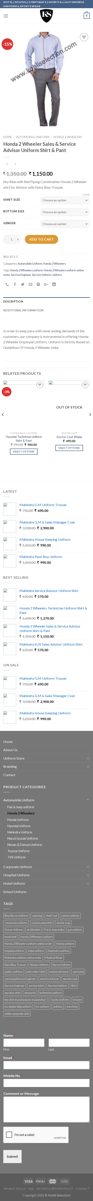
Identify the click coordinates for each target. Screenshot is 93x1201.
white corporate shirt (17, 1013)
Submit (12, 1156)
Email (8, 1058)
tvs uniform (42, 1006)
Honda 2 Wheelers (67, 137)
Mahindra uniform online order (23, 957)
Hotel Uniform (14, 883)
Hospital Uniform (16, 875)
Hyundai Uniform (18, 826)
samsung (78, 971)
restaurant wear (59, 971)
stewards (30, 992)
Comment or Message (21, 1093)
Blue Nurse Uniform (16, 915)
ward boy (72, 1006)
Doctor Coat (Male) (69, 437)
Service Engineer (21, 275)
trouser (77, 999)
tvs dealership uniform (18, 1006)
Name (9, 1035)
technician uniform (51, 992)
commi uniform (70, 915)
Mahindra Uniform (19, 832)
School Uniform (14, 892)
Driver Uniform (14, 929)
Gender (9, 223)
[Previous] (3, 423)
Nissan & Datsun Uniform (24, 845)
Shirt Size (11, 199)
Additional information (23, 310)
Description (13, 301)
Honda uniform (65, 943)
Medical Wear (54, 957)
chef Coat (51, 915)
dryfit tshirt (33, 929)
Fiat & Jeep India (54, 929)
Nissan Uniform (39, 964)
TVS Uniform (16, 857)
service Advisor (49, 978)
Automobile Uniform (32, 137)
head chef (10, 936)
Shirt (74, 985)
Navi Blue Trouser (15, 964)
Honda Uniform (18, 820)
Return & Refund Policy (55, 1188)
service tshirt (36, 985)
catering (37, 915)
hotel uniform (36, 950)
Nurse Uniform (61, 964)
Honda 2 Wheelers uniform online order (28, 943)
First (6, 1049)
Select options (23, 451)
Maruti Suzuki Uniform (22, 838)
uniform (57, 275)
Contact (9, 775)
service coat (70, 978)
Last (51, 1049)
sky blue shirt (12, 992)
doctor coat (63, 922)
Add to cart (41, 239)
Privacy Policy (15, 1188)
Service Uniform (41, 275)
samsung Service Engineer (20, 978)
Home (7, 137)
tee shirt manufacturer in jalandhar (25, 999)
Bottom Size (13, 211)
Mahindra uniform (59, 950)
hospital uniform (14, 950)
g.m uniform (75, 929)
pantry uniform (13, 971)
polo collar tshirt (35, 971)
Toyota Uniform (18, 851)
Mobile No (12, 1076)
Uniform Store (13, 758)
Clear (86, 194)
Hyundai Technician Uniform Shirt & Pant (24, 438)
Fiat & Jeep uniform (20, 807)
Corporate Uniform (17, 867)
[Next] (90, 423)
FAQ (31, 1188)
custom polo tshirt (42, 922)
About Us (10, 750)
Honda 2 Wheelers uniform (26, 270)
